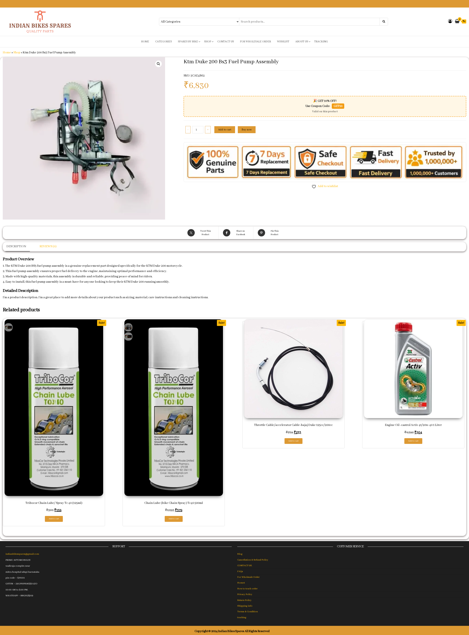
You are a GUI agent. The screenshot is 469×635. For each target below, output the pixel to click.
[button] (158, 64)
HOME (145, 41)
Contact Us (225, 41)
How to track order (247, 588)
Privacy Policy (244, 594)
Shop (207, 41)
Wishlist (283, 41)
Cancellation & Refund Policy (252, 559)
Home (7, 52)
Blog (239, 554)
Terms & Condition (247, 611)
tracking (321, 41)
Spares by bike (188, 41)
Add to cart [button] (54, 518)
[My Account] (450, 21)
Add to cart (224, 129)
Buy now (247, 129)
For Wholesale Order (255, 41)
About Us (301, 41)
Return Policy (244, 600)
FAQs (240, 571)
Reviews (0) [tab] (48, 246)
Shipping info (244, 605)
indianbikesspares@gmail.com (22, 554)
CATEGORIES (163, 41)
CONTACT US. (244, 565)
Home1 (241, 582)
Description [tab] (16, 246)
